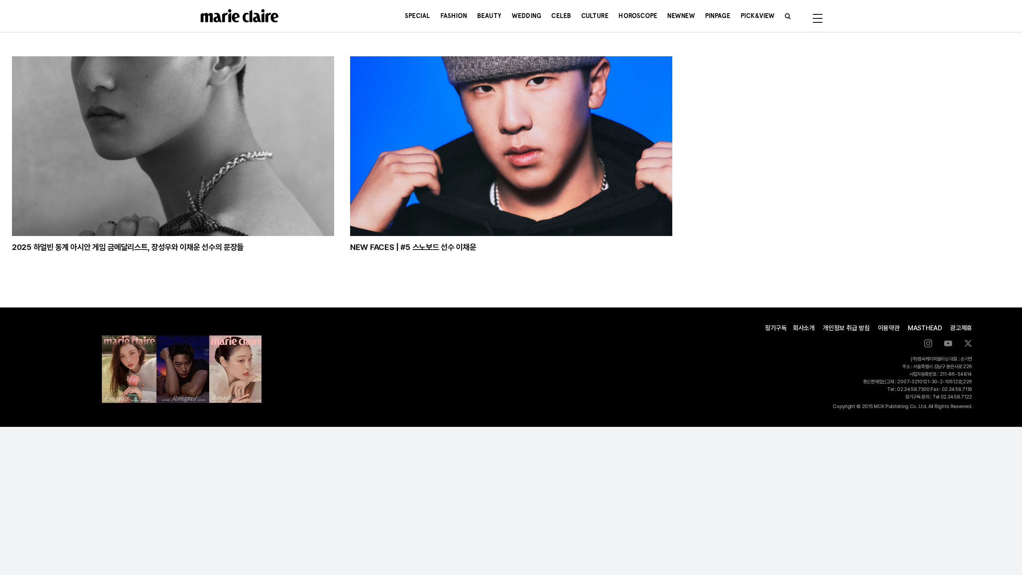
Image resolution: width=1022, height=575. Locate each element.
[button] (788, 16)
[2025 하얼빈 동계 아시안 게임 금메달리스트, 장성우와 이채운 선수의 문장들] (173, 146)
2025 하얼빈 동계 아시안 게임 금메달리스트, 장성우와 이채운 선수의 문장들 (128, 247)
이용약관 (889, 328)
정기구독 (776, 328)
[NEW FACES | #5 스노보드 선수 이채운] (511, 146)
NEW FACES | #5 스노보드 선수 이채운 (413, 247)
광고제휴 (961, 328)
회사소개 (804, 328)
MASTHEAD (925, 328)
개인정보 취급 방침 (846, 328)
